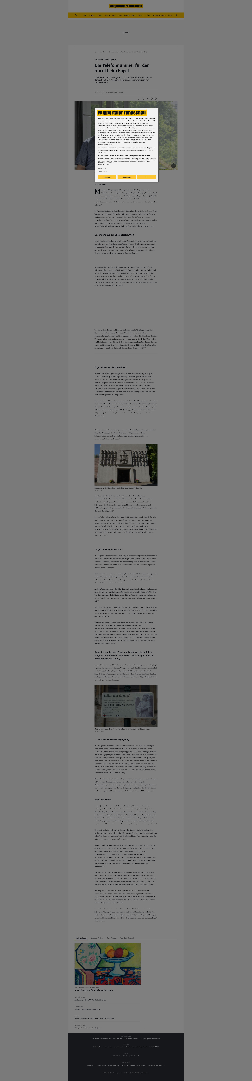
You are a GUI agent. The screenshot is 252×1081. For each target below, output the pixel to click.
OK (146, 177)
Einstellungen (107, 177)
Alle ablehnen (127, 177)
